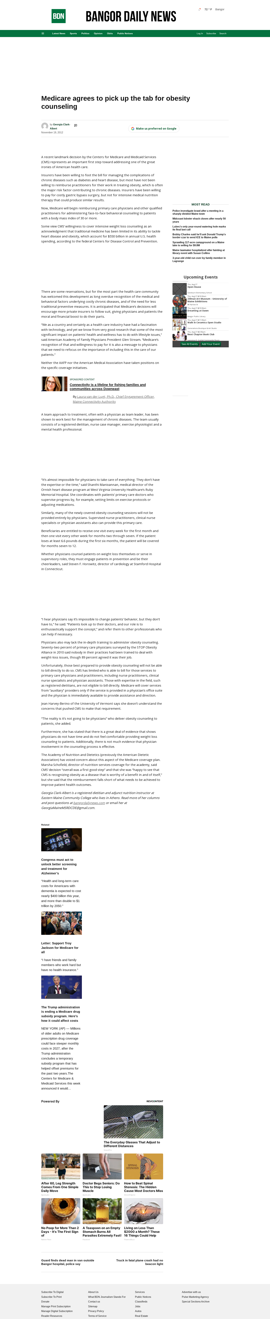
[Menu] (42, 33)
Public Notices (125, 33)
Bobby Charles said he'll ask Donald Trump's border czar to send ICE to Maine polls (199, 236)
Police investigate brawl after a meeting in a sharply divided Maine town (197, 212)
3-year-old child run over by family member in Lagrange (199, 259)
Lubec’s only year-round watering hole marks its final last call (199, 228)
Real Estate (141, 1316)
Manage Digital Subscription (57, 1311)
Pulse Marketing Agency (195, 1297)
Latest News (58, 33)
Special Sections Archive (196, 1301)
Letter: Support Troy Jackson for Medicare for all (59, 948)
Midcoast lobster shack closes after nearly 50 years (199, 220)
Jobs (137, 1306)
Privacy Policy (96, 1311)
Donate (45, 1301)
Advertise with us (191, 1292)
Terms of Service (97, 1316)
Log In (200, 33)
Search (222, 33)
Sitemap (92, 1306)
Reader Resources (51, 1316)
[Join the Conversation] (75, 125)
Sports (73, 33)
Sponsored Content (82, 379)
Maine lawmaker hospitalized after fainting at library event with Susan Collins (198, 251)
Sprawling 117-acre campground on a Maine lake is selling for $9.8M (198, 244)
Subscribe (211, 33)
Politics (85, 33)
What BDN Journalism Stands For (107, 1297)
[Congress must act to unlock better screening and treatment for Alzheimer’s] (61, 851)
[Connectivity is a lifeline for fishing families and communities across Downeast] (54, 384)
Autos (138, 1311)
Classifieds (141, 1301)
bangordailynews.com (89, 803)
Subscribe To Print (51, 1297)
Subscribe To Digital (52, 1292)
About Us (93, 1292)
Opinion (98, 33)
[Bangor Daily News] (55, 22)
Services (140, 1292)
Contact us (94, 1301)
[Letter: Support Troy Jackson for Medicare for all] (61, 935)
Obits (110, 33)
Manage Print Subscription (56, 1306)
